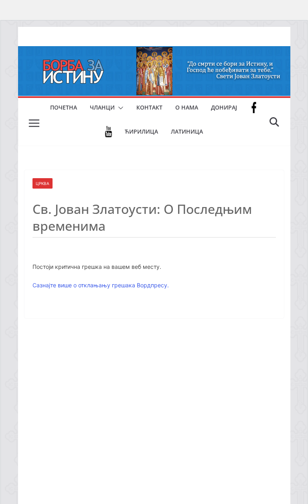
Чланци (102, 107)
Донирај (224, 107)
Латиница (187, 131)
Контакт (149, 107)
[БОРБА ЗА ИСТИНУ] (154, 52)
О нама (186, 107)
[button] (119, 108)
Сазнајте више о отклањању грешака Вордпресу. (100, 285)
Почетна (63, 107)
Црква (42, 183)
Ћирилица (141, 131)
